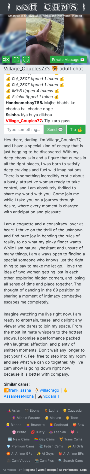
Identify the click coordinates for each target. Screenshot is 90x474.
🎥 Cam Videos (18, 460)
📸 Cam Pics (44, 460)
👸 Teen (72, 418)
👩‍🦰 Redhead (58, 425)
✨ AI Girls (76, 446)
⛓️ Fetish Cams (51, 446)
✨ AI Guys (45, 453)
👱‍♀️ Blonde (14, 425)
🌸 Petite (19, 432)
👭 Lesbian (57, 432)
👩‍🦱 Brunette (35, 425)
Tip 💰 (76, 129)
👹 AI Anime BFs (71, 453)
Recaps (51, 469)
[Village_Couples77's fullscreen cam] (16, 59)
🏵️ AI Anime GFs (19, 453)
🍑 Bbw (78, 425)
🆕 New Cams (19, 439)
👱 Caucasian (73, 410)
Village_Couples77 (25, 69)
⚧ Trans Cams (70, 439)
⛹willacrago (47, 390)
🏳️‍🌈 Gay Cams (44, 439)
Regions (29, 469)
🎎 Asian (13, 410)
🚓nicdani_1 (48, 396)
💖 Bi (74, 432)
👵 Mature (53, 418)
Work (41, 469)
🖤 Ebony (32, 410)
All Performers (68, 469)
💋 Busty (37, 432)
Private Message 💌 (68, 59)
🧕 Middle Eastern (26, 418)
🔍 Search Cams (71, 460)
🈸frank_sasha (17, 390)
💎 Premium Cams (20, 446)
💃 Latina (51, 410)
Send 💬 (55, 129)
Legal (83, 469)
